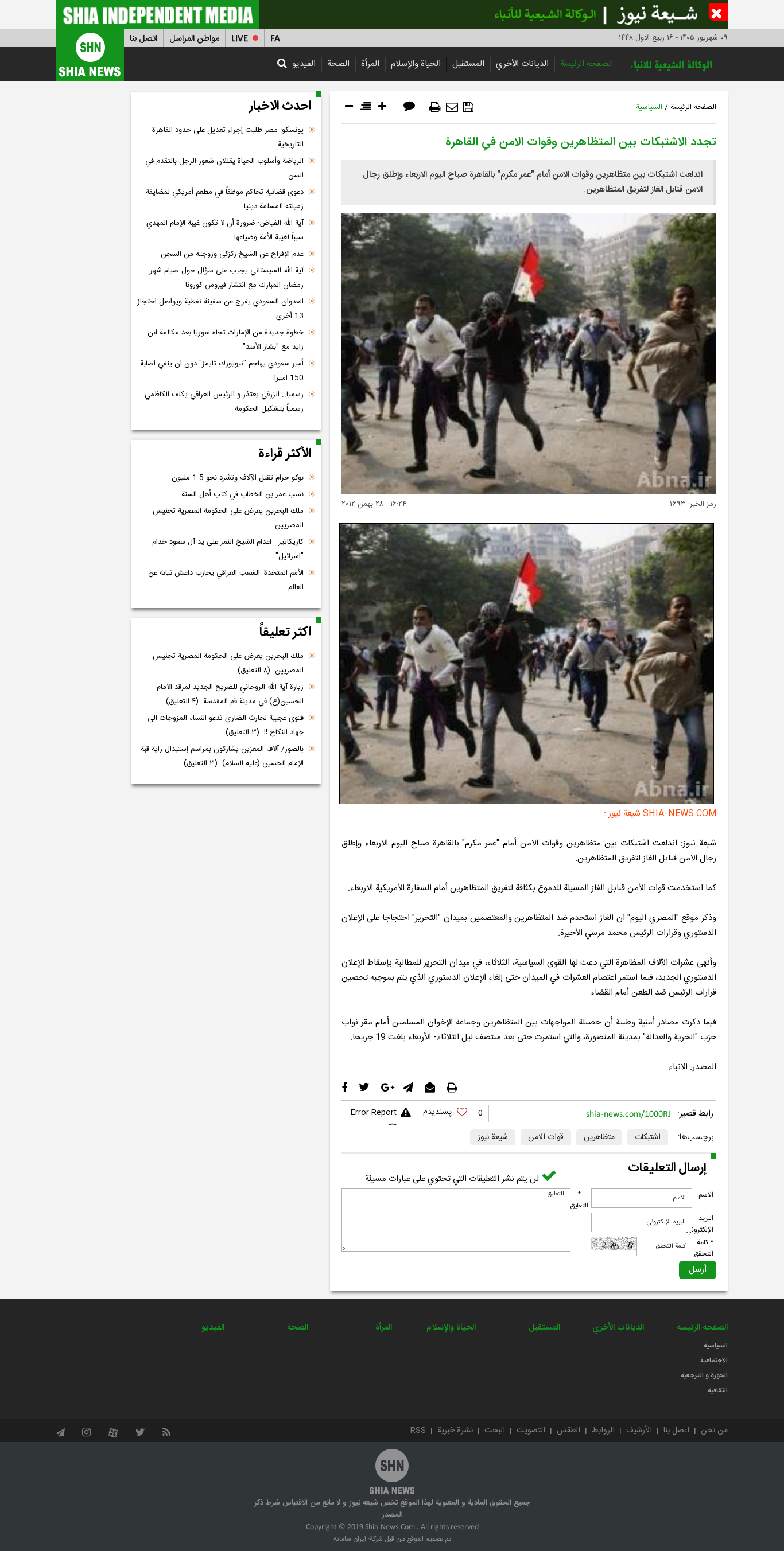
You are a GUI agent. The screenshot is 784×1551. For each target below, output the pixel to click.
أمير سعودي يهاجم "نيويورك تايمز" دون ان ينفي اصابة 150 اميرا (222, 370)
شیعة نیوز (493, 1137)
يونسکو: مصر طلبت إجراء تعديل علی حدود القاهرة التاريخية (228, 137)
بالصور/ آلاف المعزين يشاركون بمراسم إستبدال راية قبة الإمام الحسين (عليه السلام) (222, 756)
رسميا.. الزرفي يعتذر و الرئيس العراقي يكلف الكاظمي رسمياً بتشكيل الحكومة (224, 401)
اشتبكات (648, 1137)
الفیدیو (304, 64)
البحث (494, 1430)
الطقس (568, 1430)
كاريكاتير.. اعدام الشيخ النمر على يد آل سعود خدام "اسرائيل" (228, 549)
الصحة (338, 64)
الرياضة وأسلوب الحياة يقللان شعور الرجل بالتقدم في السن (224, 168)
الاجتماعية (714, 1360)
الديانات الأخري (522, 64)
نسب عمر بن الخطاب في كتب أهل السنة (242, 494)
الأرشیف (639, 1430)
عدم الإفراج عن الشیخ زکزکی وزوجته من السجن (232, 254)
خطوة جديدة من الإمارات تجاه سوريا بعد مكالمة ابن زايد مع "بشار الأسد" (226, 339)
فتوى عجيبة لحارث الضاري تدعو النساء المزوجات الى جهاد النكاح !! (226, 725)
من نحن (714, 1430)
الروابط (603, 1430)
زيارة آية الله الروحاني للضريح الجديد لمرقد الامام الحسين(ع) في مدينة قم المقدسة (230, 694)
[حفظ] (468, 107)
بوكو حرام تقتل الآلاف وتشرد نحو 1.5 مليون (238, 477)
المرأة (370, 64)
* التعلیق (579, 1199)
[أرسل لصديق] (452, 107)
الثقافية (718, 1390)
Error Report (373, 1113)
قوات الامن (546, 1137)
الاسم (705, 1195)
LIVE (239, 39)
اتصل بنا (143, 39)
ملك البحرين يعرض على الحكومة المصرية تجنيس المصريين (228, 518)
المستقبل (468, 64)
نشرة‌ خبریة (455, 1430)
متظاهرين (599, 1137)
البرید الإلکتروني (699, 1224)
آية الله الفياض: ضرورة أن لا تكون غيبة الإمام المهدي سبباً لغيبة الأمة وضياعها (225, 230)
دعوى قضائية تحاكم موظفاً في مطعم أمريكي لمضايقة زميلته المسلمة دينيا (225, 199)
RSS (418, 1430)
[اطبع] (435, 107)
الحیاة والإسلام (416, 64)
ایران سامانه (349, 1539)
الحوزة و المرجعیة (704, 1375)
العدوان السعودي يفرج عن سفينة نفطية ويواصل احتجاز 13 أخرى (220, 308)
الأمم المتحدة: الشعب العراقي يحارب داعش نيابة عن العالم (226, 580)
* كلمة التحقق (703, 1248)
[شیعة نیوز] (392, 14)
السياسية (649, 107)
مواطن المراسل (194, 39)
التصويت (531, 1430)
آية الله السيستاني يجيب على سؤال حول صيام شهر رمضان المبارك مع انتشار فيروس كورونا (227, 277)
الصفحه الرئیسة (586, 64)
